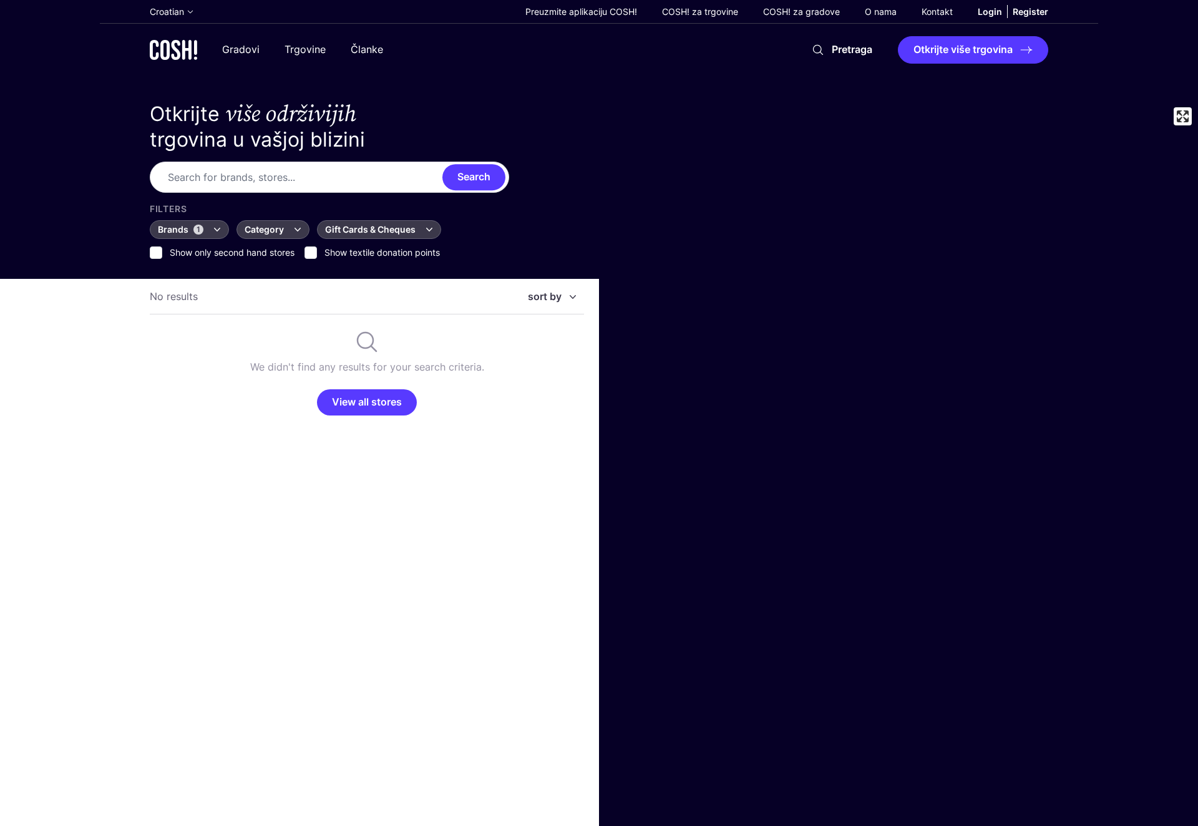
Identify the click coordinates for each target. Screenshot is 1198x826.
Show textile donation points (382, 252)
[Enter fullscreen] (1183, 116)
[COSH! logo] (173, 49)
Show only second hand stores (232, 252)
